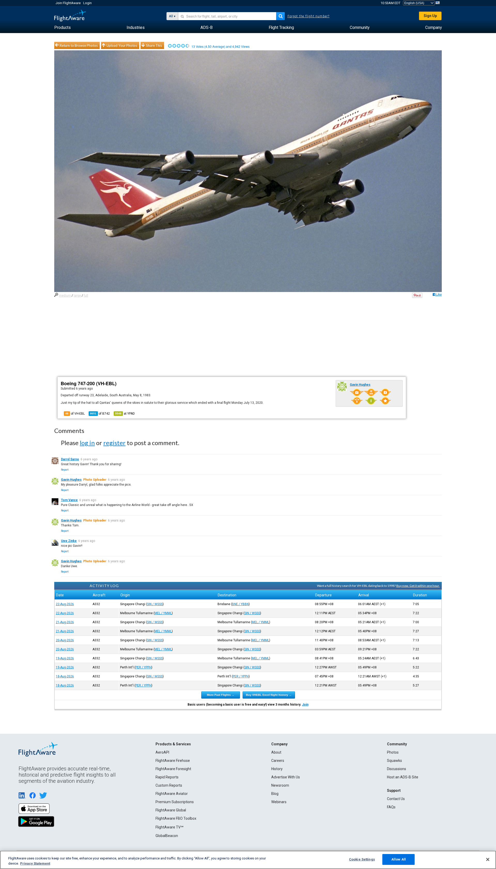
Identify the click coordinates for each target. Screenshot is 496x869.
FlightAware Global (171, 810)
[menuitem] (62, 27)
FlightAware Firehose (173, 761)
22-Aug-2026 (65, 604)
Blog (274, 794)
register (114, 442)
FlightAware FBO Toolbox (176, 818)
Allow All (398, 859)
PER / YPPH (143, 667)
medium (65, 295)
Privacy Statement (35, 863)
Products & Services (173, 744)
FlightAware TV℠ (169, 827)
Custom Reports (169, 785)
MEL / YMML (163, 613)
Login (87, 3)
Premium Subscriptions (175, 802)
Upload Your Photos (121, 45)
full (86, 295)
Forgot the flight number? (309, 16)
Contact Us (396, 799)
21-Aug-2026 (65, 622)
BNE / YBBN (240, 604)
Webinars (278, 802)
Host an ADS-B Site (402, 777)
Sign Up (430, 16)
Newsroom (280, 785)
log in (87, 442)
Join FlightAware (68, 3)
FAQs (391, 807)
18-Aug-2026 (65, 676)
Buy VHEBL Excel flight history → (269, 694)
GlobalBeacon (167, 836)
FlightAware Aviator (172, 794)
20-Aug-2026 (65, 640)
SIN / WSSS (155, 604)
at (125, 413)
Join (305, 704)
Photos (393, 752)
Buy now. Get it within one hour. (418, 586)
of (100, 413)
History (277, 769)
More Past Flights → (220, 694)
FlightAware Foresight (173, 769)
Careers (277, 761)
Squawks (394, 761)
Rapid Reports (167, 777)
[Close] (487, 859)
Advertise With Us (285, 777)
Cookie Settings (362, 859)
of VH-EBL (75, 413)
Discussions (396, 769)
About (276, 752)
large (77, 295)
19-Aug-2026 (65, 658)
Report (64, 469)
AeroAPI (162, 752)
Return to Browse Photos (79, 45)
